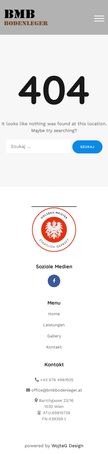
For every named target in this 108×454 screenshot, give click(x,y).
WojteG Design (67, 445)
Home (54, 313)
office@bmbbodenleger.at (56, 390)
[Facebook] (54, 281)
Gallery (54, 336)
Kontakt (54, 347)
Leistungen (54, 324)
